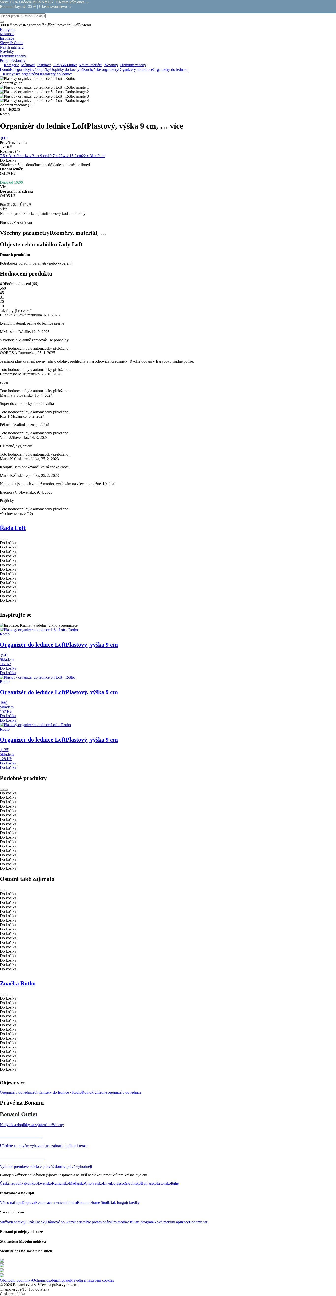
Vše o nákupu (11, 1202)
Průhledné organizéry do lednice (116, 1092)
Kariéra (80, 1222)
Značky (40, 1222)
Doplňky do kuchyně (66, 69)
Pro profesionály (98, 1222)
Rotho (86, 1092)
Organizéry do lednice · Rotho (58, 1092)
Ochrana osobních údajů (51, 1280)
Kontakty (18, 1222)
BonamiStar (198, 1222)
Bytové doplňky (37, 69)
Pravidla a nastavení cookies (92, 1280)
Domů (5, 69)
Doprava (28, 1202)
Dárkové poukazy (60, 1222)
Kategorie (17, 69)
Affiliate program (140, 1222)
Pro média (119, 1222)
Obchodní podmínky (16, 1280)
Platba (72, 1202)
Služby (5, 1222)
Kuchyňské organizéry (100, 69)
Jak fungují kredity (125, 1202)
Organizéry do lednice (170, 69)
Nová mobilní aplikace (171, 1222)
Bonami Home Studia (94, 1202)
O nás (29, 1222)
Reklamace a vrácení (51, 1202)
